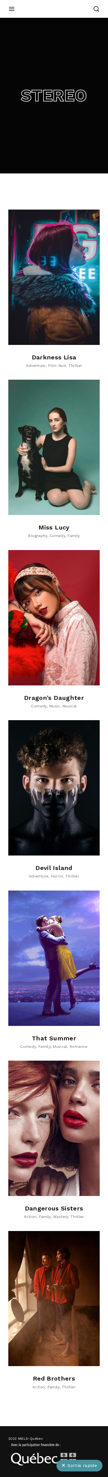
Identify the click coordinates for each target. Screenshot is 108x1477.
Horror (57, 876)
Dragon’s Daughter (54, 697)
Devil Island (53, 867)
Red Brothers (54, 1378)
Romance (79, 1046)
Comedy (57, 535)
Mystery (60, 1216)
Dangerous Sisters (54, 1208)
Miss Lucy (53, 527)
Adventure (36, 365)
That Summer (54, 1038)
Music (54, 706)
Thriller (75, 365)
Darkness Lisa (54, 357)
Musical (69, 706)
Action (30, 1216)
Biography (37, 535)
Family (73, 535)
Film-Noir (57, 365)
